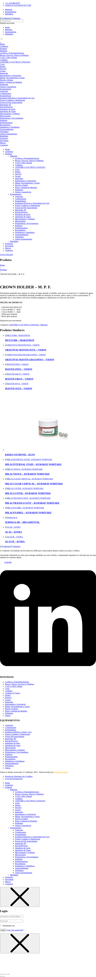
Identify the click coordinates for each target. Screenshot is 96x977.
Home (7, 27)
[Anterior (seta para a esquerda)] (1, 976)
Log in (3, 930)
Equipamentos (10, 32)
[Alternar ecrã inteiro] (3, 974)
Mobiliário (9, 34)
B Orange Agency (61, 772)
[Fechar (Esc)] (9, 974)
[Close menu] (20, 897)
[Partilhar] (6, 974)
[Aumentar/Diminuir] (1, 974)
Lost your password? (15, 930)
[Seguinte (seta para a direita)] (3, 976)
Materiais (8, 30)
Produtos (3, 270)
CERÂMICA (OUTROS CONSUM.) (24, 325)
